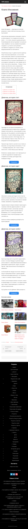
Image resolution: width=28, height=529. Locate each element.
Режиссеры (15, 453)
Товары (14, 444)
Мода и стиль (14, 395)
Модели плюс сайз (15, 378)
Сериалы (14, 427)
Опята (14, 516)
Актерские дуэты (15, 448)
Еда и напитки (14, 374)
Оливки (14, 500)
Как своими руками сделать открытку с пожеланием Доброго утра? (14, 506)
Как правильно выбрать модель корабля (14, 481)
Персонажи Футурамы (15, 409)
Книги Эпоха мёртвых (20, 322)
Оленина (14, 492)
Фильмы (14, 446)
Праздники (15, 441)
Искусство (14, 388)
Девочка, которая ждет (8, 91)
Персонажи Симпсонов (15, 406)
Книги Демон (4, 322)
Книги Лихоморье (14, 511)
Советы (14, 432)
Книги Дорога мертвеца (7, 310)
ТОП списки (5, 2)
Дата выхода (14, 369)
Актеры (15, 451)
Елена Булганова (19, 342)
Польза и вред (14, 411)
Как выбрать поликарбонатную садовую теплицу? (14, 484)
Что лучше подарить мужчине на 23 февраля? (14, 509)
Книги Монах (4, 335)
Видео (14, 367)
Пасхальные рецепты (15, 416)
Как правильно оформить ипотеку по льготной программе (14, 519)
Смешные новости (14, 430)
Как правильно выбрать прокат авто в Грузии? (14, 489)
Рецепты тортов (15, 425)
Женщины (14, 376)
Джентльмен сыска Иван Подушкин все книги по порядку (20, 336)
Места (14, 392)
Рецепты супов (15, 423)
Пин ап (15, 397)
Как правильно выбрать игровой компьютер (14, 514)
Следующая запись (19, 349)
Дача (15, 434)
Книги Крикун (18, 310)
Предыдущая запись (8, 349)
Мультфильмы (14, 402)
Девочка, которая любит (9, 93)
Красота (15, 439)
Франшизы (15, 458)
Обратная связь (14, 466)
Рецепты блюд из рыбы (15, 418)
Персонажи (14, 404)
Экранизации (15, 460)
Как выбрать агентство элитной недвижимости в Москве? (14, 497)
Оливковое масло (14, 503)
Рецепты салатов (15, 420)
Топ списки (4, 6)
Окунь (14, 487)
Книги (9, 6)
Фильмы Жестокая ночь (14, 494)
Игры (14, 385)
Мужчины (14, 399)
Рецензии (15, 455)
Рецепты (14, 413)
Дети (15, 437)
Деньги (14, 372)
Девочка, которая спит (8, 89)
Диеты (15, 383)
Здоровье (14, 381)
